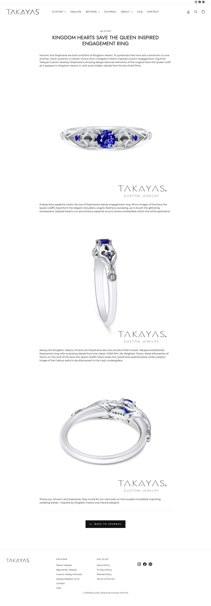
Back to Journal (107, 524)
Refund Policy (104, 574)
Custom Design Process (69, 574)
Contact (153, 11)
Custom (58, 11)
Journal (110, 11)
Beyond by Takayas (66, 570)
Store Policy (103, 565)
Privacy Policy (104, 570)
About (126, 11)
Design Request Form (68, 579)
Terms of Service (105, 579)
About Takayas (64, 565)
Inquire (76, 11)
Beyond (92, 11)
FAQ (140, 11)
